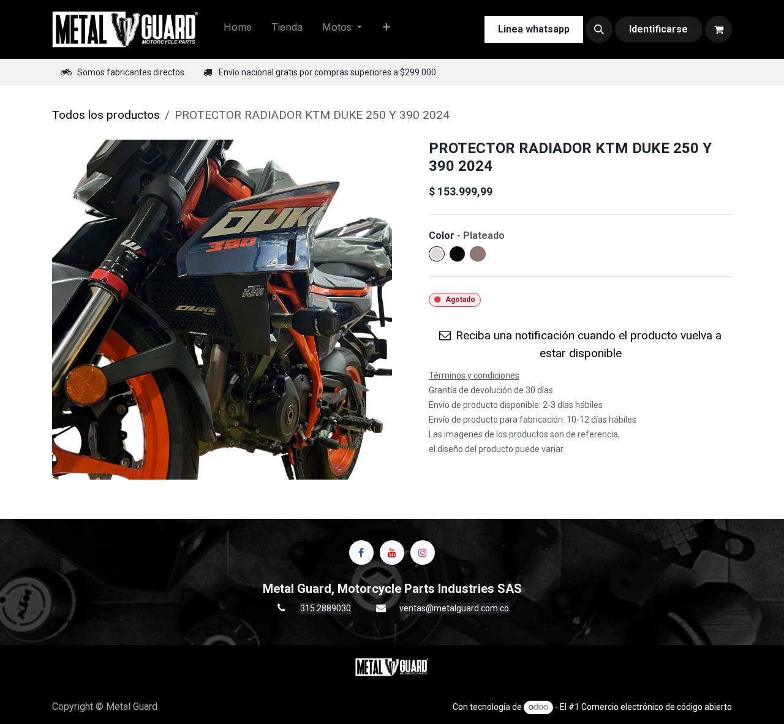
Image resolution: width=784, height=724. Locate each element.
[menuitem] (238, 29)
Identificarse (658, 29)
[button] (599, 29)
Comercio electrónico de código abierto (656, 707)
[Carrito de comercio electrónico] (718, 29)
